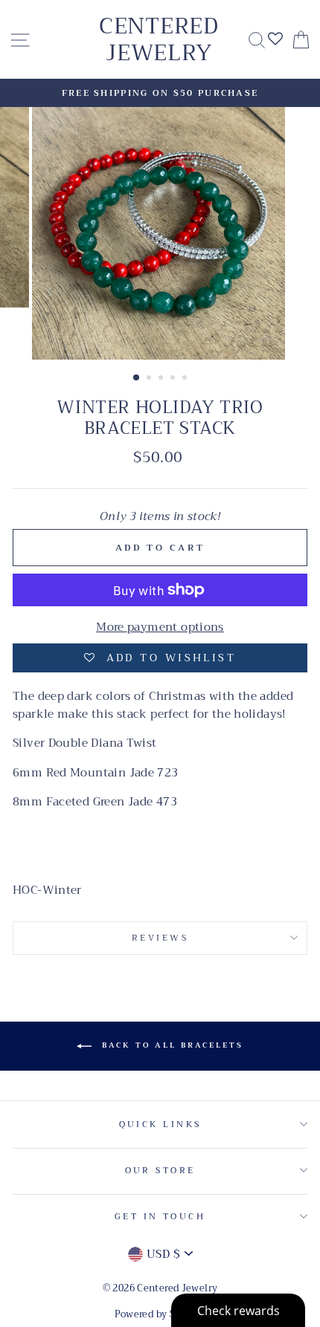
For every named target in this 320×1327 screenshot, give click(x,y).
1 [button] (137, 378)
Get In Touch (160, 1216)
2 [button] (150, 379)
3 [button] (162, 379)
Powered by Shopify (160, 1314)
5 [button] (186, 379)
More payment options (160, 627)
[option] (160, 93)
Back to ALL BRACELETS (170, 1045)
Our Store (160, 1170)
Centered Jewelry (159, 39)
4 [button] (174, 379)
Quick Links (160, 1124)
